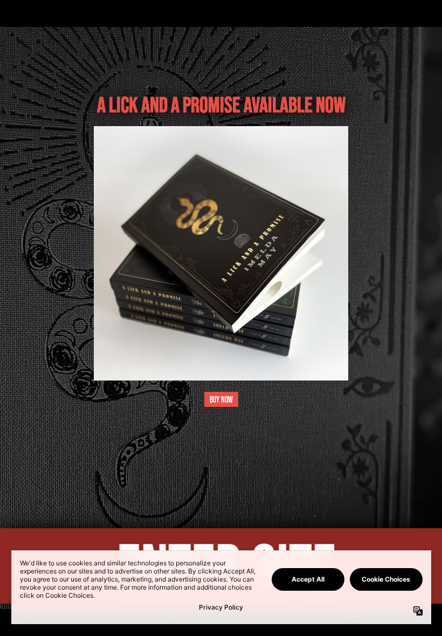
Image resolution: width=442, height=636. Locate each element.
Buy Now (221, 399)
